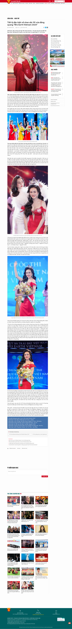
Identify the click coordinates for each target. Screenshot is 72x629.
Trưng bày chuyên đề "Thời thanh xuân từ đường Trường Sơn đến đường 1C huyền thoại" (27, 578)
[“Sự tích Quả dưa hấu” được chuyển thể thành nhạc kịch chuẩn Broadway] (13, 558)
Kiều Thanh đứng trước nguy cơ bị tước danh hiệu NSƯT (41, 535)
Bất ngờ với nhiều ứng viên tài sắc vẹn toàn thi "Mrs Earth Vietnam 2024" (20, 441)
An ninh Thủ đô (15, 1)
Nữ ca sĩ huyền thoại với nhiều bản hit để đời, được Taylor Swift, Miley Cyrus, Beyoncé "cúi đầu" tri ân (27, 507)
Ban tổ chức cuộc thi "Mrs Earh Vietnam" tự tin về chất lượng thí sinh (19, 440)
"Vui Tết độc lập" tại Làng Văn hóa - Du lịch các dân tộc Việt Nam (13, 577)
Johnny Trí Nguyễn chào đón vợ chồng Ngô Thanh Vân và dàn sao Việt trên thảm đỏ (27, 550)
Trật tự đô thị (15, 3)
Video (34, 3)
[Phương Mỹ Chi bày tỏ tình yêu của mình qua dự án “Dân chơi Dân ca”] (41, 544)
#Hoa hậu (18, 448)
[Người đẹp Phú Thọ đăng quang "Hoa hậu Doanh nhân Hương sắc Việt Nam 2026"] (13, 515)
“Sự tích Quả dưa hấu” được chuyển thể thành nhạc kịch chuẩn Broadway (12, 564)
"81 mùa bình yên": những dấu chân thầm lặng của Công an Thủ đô (56, 90)
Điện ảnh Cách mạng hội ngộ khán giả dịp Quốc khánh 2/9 (12, 550)
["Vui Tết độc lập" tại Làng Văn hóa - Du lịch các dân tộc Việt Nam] (13, 571)
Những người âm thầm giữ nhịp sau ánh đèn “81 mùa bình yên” (56, 73)
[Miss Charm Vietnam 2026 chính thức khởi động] (13, 500)
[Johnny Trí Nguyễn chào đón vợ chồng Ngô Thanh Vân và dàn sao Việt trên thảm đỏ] (27, 544)
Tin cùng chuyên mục (13, 493)
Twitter (45, 27)
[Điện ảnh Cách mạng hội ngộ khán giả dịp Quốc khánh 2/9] (13, 544)
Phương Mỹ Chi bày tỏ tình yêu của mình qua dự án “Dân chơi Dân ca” (41, 550)
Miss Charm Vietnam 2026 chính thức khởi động (13, 506)
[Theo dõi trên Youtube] (49, 1)
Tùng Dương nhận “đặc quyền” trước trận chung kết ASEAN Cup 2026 (13, 591)
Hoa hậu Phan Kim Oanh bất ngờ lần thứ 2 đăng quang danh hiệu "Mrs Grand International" (23, 444)
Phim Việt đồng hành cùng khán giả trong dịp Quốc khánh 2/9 (41, 506)
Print (47, 27)
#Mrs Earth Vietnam (13, 448)
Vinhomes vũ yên (53, 101)
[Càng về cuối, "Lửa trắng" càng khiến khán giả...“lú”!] (27, 515)
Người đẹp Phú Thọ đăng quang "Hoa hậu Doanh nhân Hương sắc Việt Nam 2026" (12, 521)
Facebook (44, 27)
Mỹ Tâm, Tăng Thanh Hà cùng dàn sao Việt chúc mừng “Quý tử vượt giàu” (27, 591)
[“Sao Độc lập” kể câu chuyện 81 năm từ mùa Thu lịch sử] (41, 558)
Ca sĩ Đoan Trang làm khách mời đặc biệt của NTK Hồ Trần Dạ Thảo (27, 535)
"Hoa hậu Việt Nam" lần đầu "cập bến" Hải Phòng (56, 95)
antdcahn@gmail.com (56, 614)
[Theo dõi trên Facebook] (48, 1)
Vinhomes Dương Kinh (54, 99)
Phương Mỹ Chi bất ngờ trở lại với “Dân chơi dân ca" (27, 563)
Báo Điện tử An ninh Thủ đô (9, 2)
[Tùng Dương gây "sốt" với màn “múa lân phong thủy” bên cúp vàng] (41, 515)
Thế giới (26, 3)
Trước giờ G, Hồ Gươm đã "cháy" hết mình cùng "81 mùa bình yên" (56, 79)
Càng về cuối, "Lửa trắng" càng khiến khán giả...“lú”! (27, 521)
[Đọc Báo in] (53, 1)
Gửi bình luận (44, 476)
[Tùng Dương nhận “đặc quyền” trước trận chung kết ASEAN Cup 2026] (13, 585)
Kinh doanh (63, 3)
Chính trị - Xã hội (21, 3)
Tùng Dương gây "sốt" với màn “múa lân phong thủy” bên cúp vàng (41, 521)
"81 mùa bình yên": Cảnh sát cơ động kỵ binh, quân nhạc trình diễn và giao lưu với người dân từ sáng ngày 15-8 (56, 84)
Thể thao (52, 3)
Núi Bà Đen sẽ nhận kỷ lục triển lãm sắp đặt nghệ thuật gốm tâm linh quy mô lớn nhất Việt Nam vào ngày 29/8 (13, 536)
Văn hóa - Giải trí (47, 3)
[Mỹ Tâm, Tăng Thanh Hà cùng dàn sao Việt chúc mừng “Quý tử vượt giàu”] (27, 585)
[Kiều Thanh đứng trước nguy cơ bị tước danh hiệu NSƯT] (41, 529)
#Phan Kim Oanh (24, 448)
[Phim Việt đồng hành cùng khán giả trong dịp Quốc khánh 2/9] (41, 500)
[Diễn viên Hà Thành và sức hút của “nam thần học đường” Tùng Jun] (41, 571)
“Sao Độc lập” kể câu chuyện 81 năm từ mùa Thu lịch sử (41, 563)
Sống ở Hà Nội (57, 3)
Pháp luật (30, 3)
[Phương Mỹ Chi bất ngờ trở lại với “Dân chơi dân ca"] (27, 558)
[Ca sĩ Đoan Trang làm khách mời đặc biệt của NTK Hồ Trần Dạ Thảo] (27, 529)
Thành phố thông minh (40, 3)
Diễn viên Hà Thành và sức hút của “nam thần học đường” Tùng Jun (41, 578)
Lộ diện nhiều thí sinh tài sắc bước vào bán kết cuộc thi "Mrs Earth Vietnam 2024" (21, 443)
